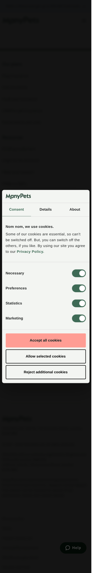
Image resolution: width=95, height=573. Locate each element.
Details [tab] (46, 209)
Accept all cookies (46, 340)
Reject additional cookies (45, 372)
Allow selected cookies (46, 356)
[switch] (79, 288)
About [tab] (74, 209)
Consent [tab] (16, 209)
